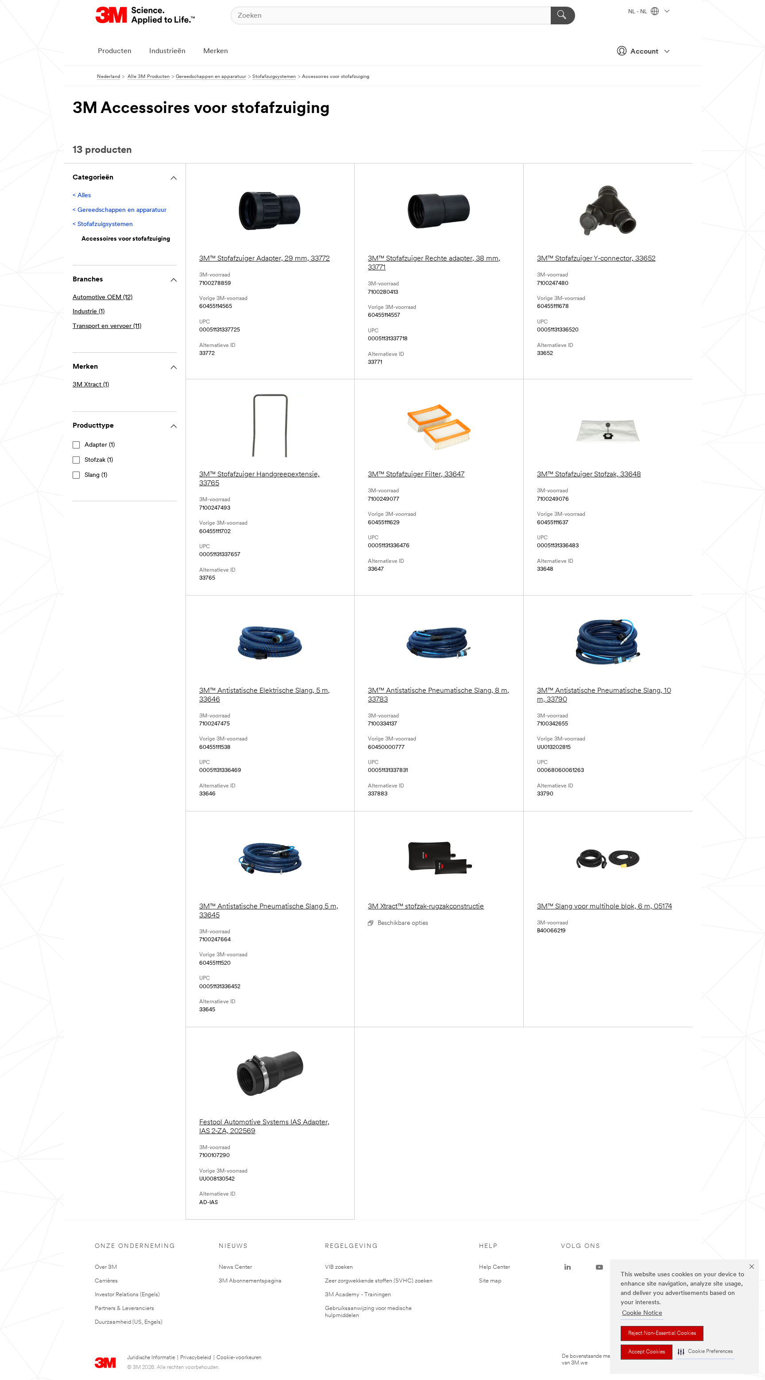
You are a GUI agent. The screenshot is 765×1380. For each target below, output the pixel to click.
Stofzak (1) (99, 460)
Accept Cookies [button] (646, 1352)
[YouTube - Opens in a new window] (599, 1267)
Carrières (106, 1281)
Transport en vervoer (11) (107, 326)
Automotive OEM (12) (102, 297)
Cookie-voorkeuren (238, 1358)
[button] (705, 1352)
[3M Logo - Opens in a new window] (146, 15)
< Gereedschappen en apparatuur (119, 210)
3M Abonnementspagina (250, 1281)
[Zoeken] (563, 15)
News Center (235, 1267)
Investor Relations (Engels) (127, 1295)
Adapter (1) (100, 445)
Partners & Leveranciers (124, 1308)
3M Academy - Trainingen (358, 1295)
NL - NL (638, 12)
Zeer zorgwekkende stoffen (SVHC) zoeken (379, 1281)
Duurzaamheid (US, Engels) (128, 1322)
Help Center (494, 1267)
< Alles (82, 195)
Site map (490, 1281)
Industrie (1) (88, 311)
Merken (215, 51)
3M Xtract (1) (91, 385)
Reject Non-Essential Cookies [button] (662, 1333)
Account (644, 51)
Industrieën (167, 51)
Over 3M (106, 1267)
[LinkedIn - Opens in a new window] (567, 1267)
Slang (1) (96, 475)
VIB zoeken (339, 1267)
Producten (114, 51)
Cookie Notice (642, 1313)
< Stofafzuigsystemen (103, 224)
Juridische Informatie (151, 1358)
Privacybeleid (195, 1358)
